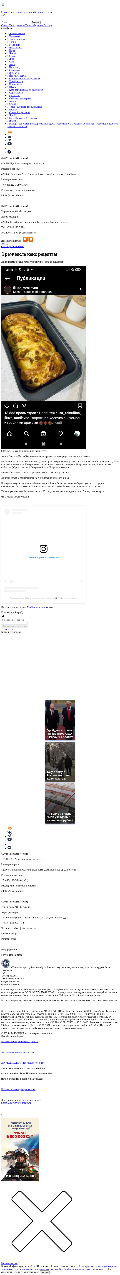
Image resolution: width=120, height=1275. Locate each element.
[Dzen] (9, 152)
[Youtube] (10, 144)
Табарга (35, 22)
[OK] (9, 148)
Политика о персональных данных (19, 1041)
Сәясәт (5, 12)
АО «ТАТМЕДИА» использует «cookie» (22, 1062)
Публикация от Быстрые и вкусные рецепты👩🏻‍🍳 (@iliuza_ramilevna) (44, 598)
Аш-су (4, 243)
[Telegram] (9, 140)
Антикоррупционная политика (17, 1052)
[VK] (10, 137)
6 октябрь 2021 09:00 (12, 246)
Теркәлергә (7, 629)
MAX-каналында (36, 607)
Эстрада (48, 12)
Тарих (28, 12)
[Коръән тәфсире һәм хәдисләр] (10, 134)
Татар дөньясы (17, 12)
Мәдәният (38, 12)
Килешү (44, 1272)
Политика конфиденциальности (18, 1089)
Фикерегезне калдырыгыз (14, 626)
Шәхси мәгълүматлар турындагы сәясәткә (36, 1269)
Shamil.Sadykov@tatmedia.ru (16, 1102)
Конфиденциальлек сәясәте (78, 1269)
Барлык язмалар (9, 1263)
